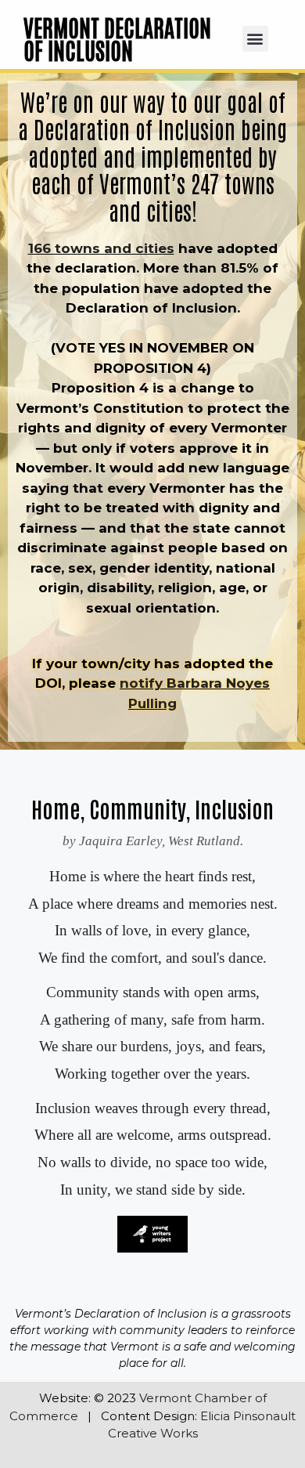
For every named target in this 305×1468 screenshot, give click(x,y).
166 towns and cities (101, 248)
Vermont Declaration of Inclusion (117, 38)
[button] (255, 39)
